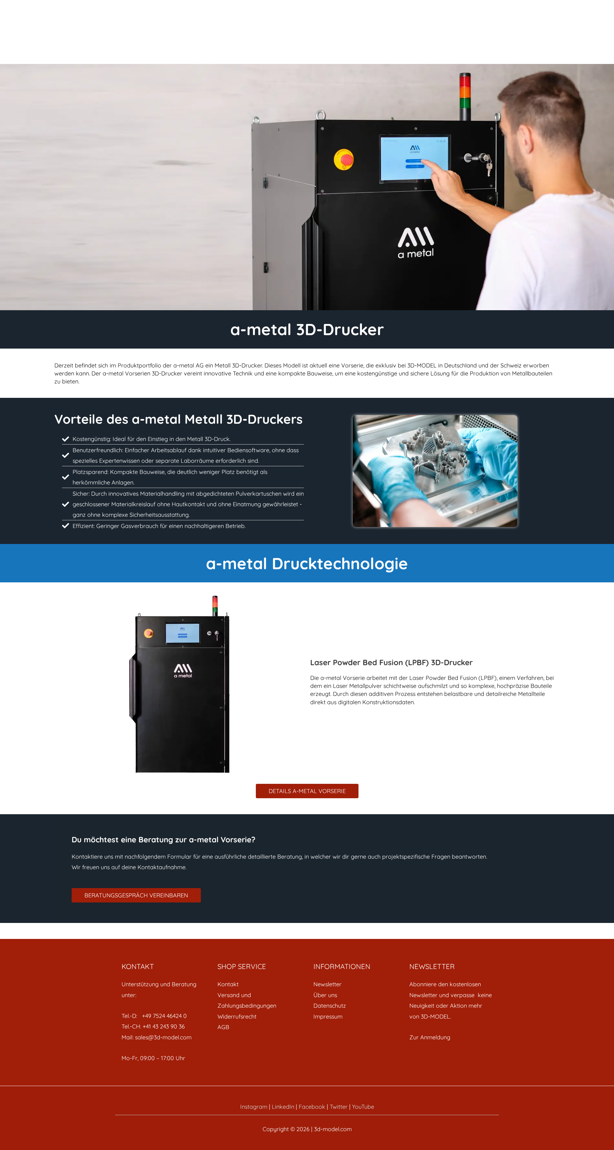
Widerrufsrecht (236, 1016)
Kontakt (228, 984)
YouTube (363, 1106)
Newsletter (327, 984)
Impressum (327, 1016)
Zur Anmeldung (429, 1037)
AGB (223, 1027)
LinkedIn (283, 1106)
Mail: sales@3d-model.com (157, 1037)
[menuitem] (259, 984)
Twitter (339, 1106)
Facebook (312, 1106)
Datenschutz (329, 1005)
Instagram (253, 1106)
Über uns (325, 995)
